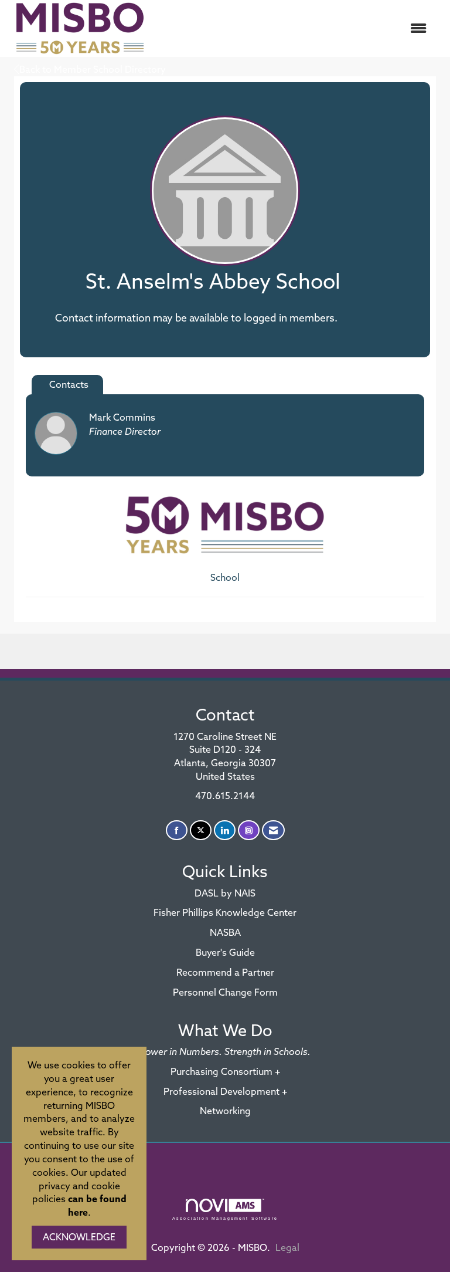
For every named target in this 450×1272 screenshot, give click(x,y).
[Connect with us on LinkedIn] (225, 830)
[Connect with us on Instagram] (249, 830)
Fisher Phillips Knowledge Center (225, 912)
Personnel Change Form (225, 992)
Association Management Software (225, 1218)
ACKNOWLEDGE (79, 1237)
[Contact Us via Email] (273, 830)
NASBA (225, 932)
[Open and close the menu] (294, 28)
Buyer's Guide (225, 952)
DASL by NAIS (225, 893)
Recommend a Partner (225, 972)
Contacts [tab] (68, 384)
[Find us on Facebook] (177, 830)
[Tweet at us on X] (201, 830)
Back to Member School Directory (92, 69)
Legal (287, 1247)
